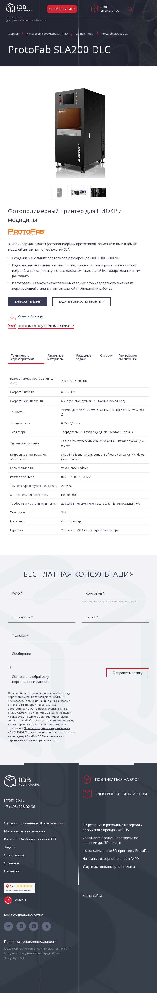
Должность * (22, 617)
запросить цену (28, 301)
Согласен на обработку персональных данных (30, 679)
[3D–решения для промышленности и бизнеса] (19, 8)
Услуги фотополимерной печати (109, 866)
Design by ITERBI (14, 958)
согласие (69, 732)
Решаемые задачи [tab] (83, 357)
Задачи (10, 847)
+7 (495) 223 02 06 (19, 806)
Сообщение (21, 653)
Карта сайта (92, 895)
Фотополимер (71, 521)
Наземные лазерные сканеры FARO (111, 858)
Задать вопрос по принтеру (81, 301)
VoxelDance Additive (74, 468)
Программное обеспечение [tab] (128, 357)
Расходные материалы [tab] (55, 357)
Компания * (95, 593)
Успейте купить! (62, 9)
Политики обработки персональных (47, 728)
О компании (14, 855)
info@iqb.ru (14, 800)
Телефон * (20, 635)
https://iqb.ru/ (16, 697)
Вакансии (11, 871)
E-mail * (92, 617)
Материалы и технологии (24, 831)
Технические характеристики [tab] (22, 357)
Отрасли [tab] (106, 355)
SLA (63, 512)
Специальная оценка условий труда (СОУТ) (32, 953)
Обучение (12, 863)
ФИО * (17, 593)
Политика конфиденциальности (30, 941)
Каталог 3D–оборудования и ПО (30, 839)
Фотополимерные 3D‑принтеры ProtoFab (116, 850)
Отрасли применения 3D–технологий (34, 823)
